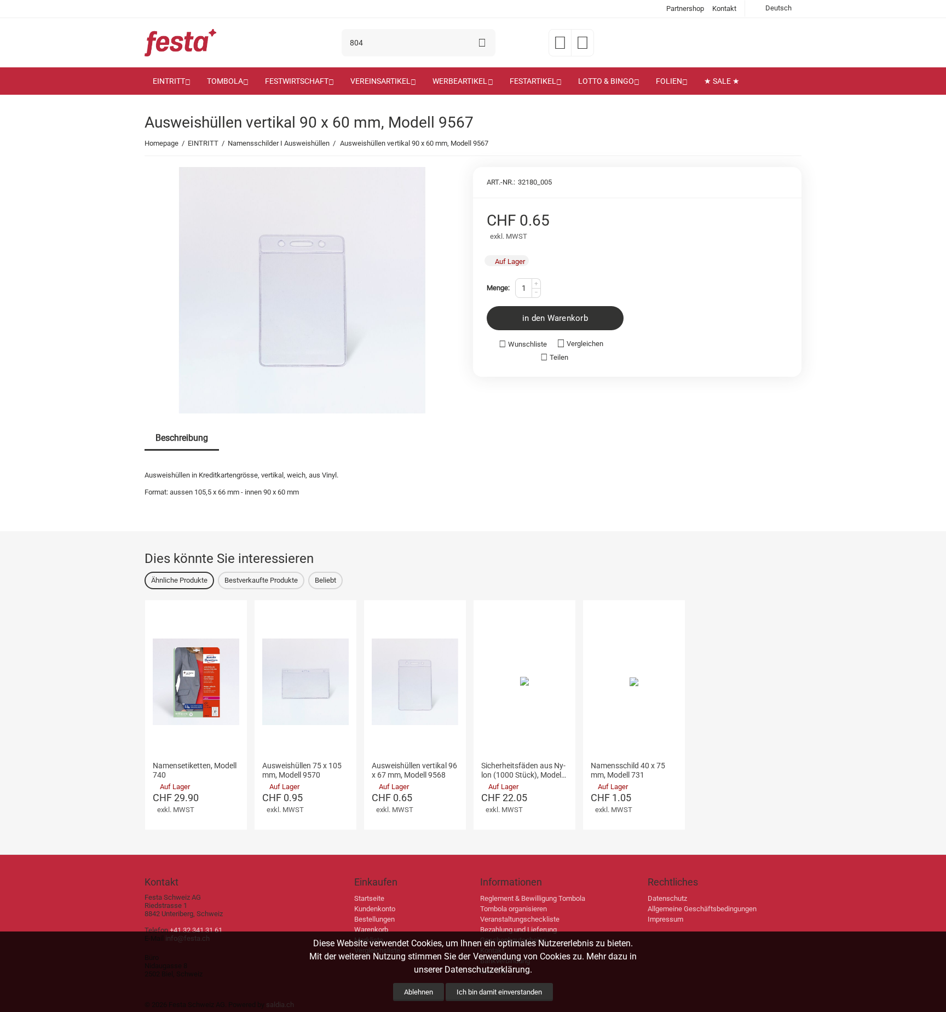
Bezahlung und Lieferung (518, 929)
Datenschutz (667, 898)
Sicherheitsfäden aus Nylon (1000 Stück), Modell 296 (523, 770)
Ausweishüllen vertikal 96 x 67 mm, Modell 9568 (414, 770)
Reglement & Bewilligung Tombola (532, 898)
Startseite (369, 898)
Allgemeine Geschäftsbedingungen (702, 909)
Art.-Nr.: (501, 182)
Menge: (498, 288)
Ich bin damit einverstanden (499, 992)
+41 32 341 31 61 (196, 930)
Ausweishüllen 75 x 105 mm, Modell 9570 (302, 770)
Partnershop (685, 8)
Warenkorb (371, 929)
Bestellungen (374, 919)
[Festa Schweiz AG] (180, 42)
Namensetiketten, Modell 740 (194, 770)
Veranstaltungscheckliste (519, 919)
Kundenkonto (374, 909)
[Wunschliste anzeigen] (560, 46)
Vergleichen (585, 344)
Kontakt (724, 8)
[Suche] (482, 43)
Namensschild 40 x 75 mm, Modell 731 (628, 770)
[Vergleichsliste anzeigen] (582, 46)
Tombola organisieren (513, 909)
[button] (554, 358)
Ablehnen (418, 992)
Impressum (665, 919)
